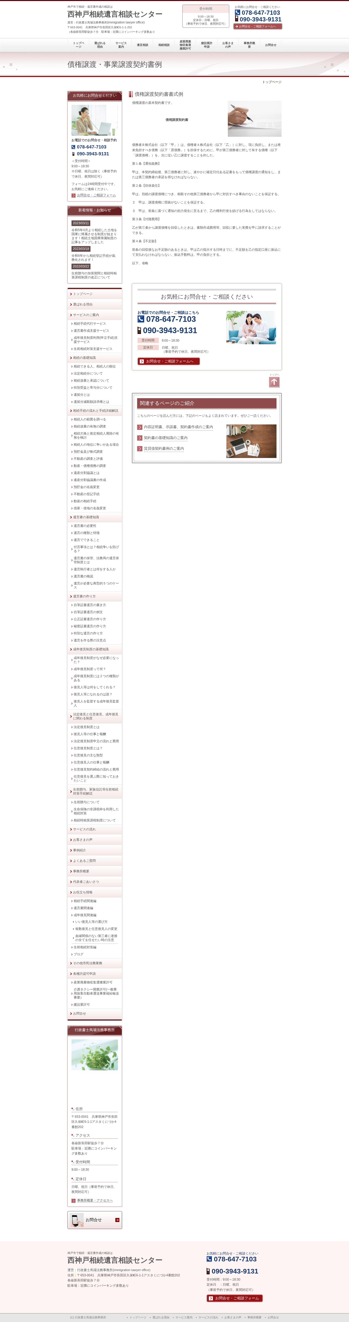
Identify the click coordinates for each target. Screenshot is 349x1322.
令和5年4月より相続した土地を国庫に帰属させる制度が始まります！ (94, 234)
